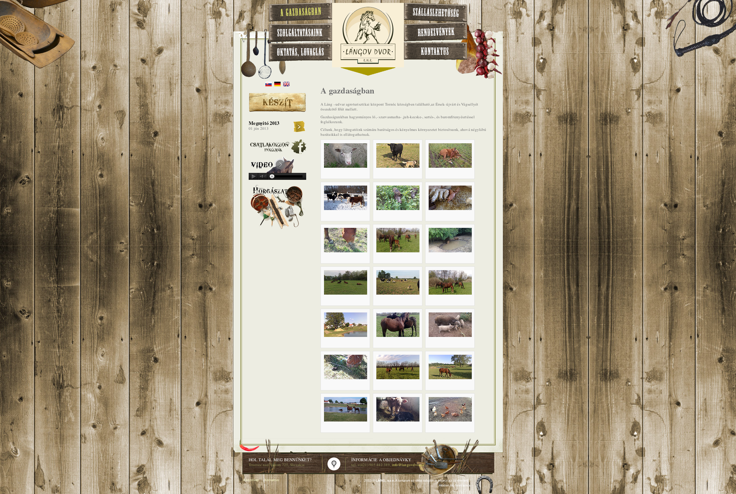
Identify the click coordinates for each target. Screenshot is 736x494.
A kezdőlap (251, 480)
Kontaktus (271, 480)
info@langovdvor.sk (408, 464)
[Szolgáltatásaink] (300, 32)
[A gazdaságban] (300, 13)
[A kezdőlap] (368, 63)
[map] (333, 463)
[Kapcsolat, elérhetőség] (435, 51)
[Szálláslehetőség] (435, 12)
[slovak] (268, 84)
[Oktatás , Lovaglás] (300, 52)
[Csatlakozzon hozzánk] (277, 152)
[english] (286, 84)
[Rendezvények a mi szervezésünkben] (435, 31)
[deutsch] (277, 84)
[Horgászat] (277, 229)
